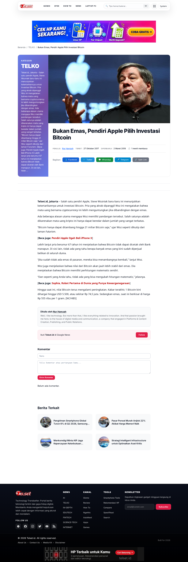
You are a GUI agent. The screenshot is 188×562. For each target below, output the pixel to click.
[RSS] (54, 526)
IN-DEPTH (67, 507)
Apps (85, 522)
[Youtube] (47, 526)
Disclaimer (60, 542)
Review (86, 503)
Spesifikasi (108, 512)
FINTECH (67, 517)
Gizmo (86, 498)
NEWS (78, 6)
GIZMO (46, 6)
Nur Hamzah (67, 148)
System (163, 6)
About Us (22, 542)
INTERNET (68, 527)
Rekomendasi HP (111, 503)
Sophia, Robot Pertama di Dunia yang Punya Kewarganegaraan (91, 283)
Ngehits (87, 512)
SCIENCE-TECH (70, 522)
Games (86, 527)
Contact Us (35, 542)
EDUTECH (67, 512)
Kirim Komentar (46, 377)
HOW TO (67, 6)
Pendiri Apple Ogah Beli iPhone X (72, 238)
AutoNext (87, 517)
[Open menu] (154, 6)
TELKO (66, 503)
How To (86, 507)
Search (106, 517)
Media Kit (47, 542)
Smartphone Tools (111, 498)
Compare (107, 507)
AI (64, 498)
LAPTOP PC (90, 6)
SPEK (56, 6)
